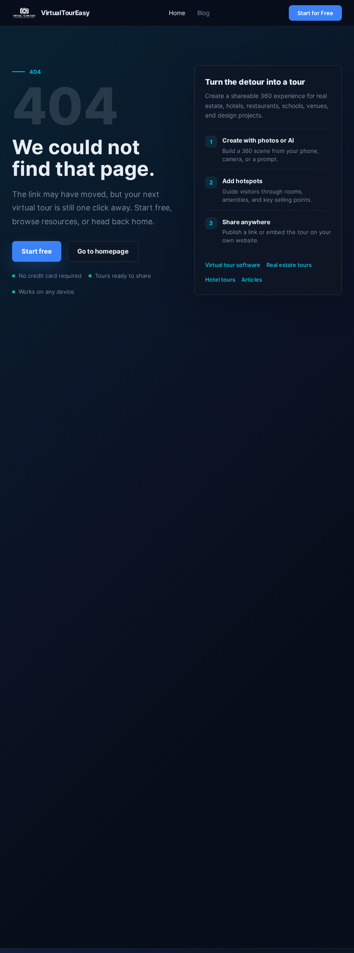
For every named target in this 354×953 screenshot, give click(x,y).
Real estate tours (289, 264)
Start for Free (315, 13)
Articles (251, 279)
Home (177, 12)
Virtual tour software (232, 264)
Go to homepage (103, 251)
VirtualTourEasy (65, 13)
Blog (203, 12)
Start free (37, 251)
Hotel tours (220, 279)
